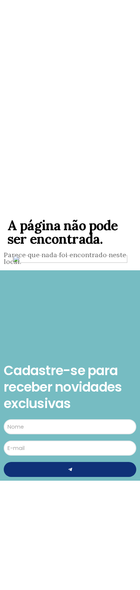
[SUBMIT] (70, 469)
